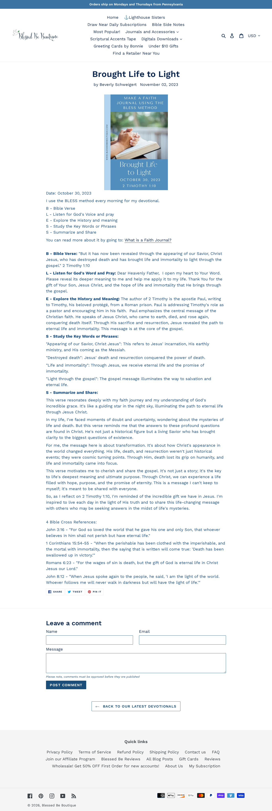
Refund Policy (130, 752)
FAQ (216, 752)
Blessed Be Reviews (120, 759)
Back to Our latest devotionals (139, 706)
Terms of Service (94, 752)
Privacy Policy (59, 752)
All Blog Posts (159, 759)
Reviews (212, 759)
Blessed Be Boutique (59, 805)
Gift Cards (189, 759)
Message (54, 649)
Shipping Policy (164, 752)
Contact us (195, 752)
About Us (174, 766)
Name (51, 631)
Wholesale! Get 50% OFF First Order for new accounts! (105, 766)
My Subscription (204, 766)
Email (144, 631)
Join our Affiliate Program (70, 759)
